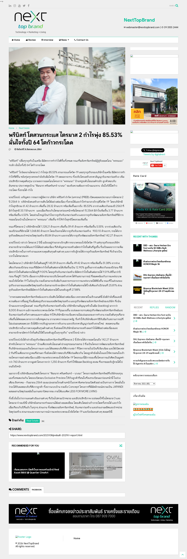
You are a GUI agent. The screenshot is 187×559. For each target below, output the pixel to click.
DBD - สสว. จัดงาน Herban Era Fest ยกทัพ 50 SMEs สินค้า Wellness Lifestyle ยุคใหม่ (157, 248)
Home (17, 40)
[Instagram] (14, 5)
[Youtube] (19, 5)
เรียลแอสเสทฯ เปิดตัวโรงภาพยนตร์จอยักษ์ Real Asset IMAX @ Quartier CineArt (36, 471)
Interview (48, 40)
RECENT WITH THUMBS (145, 236)
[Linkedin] (10, 5)
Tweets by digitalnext (154, 154)
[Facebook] (28, 5)
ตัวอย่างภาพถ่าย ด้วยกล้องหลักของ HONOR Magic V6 (157, 262)
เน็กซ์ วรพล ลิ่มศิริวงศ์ (143, 409)
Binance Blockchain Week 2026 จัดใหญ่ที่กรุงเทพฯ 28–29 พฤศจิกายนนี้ (158, 291)
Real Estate (24, 128)
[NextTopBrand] (31, 33)
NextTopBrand (139, 20)
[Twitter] (24, 5)
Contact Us (82, 40)
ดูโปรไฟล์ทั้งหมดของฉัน (144, 414)
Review (32, 40)
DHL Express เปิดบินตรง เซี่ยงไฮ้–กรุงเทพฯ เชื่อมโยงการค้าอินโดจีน (157, 276)
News (64, 40)
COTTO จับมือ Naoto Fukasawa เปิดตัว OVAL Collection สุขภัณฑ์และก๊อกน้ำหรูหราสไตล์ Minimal (94, 469)
